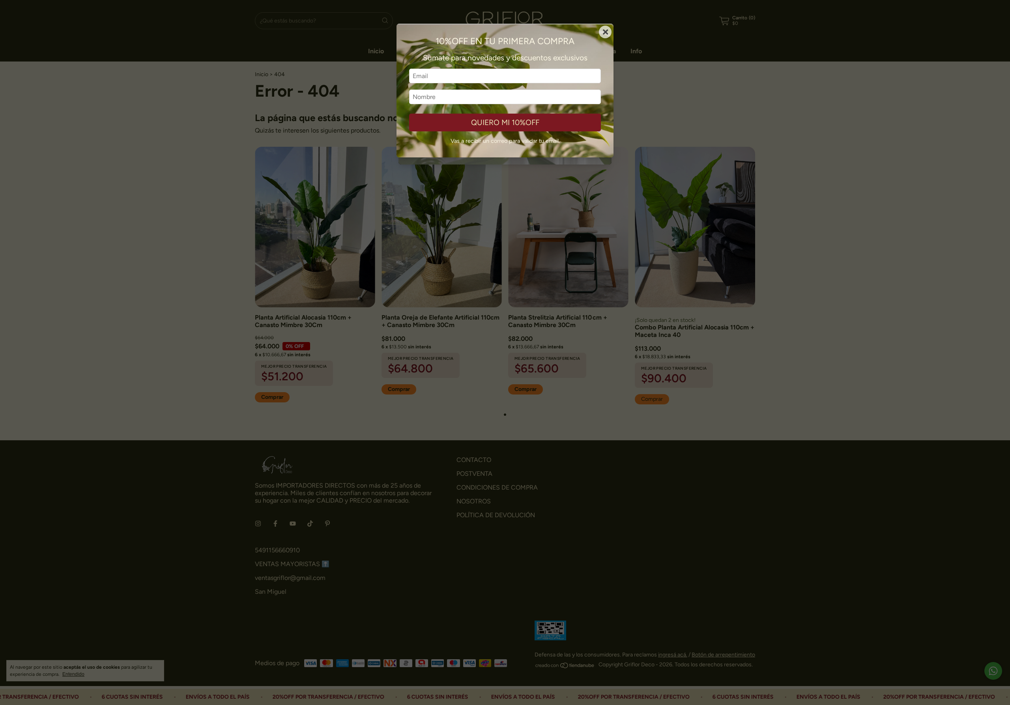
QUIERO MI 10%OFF (505, 122)
